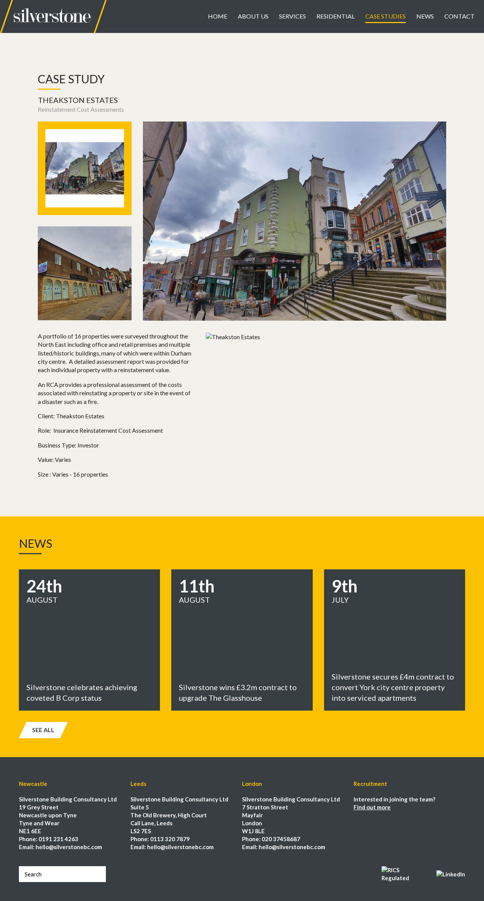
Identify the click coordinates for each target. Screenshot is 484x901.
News (425, 16)
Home (217, 16)
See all (43, 729)
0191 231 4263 (58, 839)
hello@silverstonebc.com (69, 846)
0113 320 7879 (170, 839)
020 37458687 (281, 839)
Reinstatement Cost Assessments (81, 109)
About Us (253, 16)
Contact (459, 16)
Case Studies (385, 16)
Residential (335, 16)
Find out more (372, 807)
